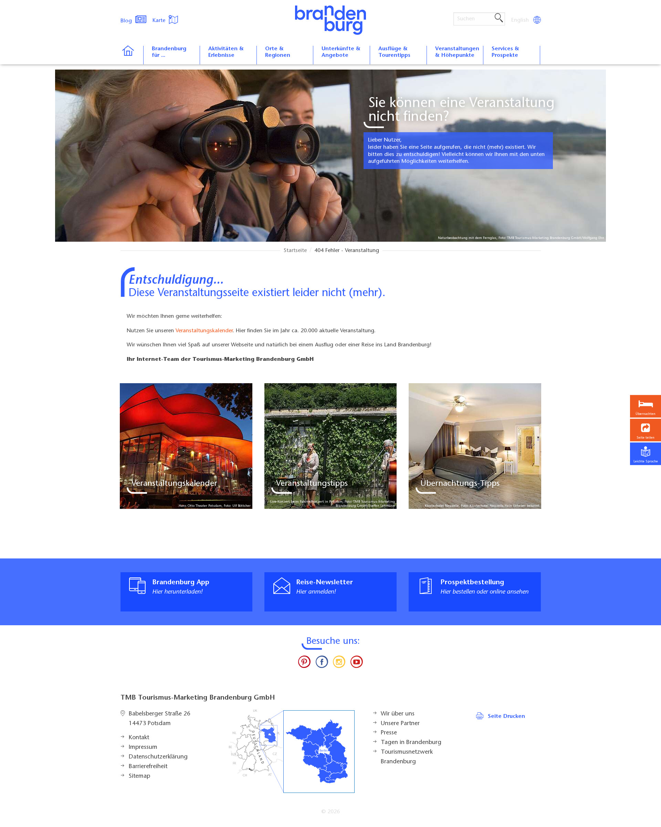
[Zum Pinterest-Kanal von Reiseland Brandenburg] (304, 663)
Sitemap (139, 776)
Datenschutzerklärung (158, 757)
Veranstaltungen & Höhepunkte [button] (457, 52)
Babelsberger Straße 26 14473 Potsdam (159, 719)
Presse (389, 733)
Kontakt (139, 738)
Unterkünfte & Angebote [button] (341, 52)
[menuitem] (520, 20)
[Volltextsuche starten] (499, 18)
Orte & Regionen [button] (277, 52)
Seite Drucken (506, 716)
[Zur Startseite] (131, 55)
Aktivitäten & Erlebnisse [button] (226, 52)
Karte (160, 20)
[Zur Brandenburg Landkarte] (292, 751)
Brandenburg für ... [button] (169, 52)
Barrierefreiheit (148, 767)
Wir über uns (398, 714)
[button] (645, 430)
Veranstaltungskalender (204, 331)
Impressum (143, 747)
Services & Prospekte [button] (505, 52)
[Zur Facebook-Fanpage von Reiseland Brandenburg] (321, 663)
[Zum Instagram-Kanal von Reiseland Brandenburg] (339, 663)
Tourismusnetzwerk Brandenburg (407, 757)
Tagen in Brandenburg (411, 743)
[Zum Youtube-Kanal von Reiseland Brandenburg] (356, 663)
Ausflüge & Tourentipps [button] (394, 52)
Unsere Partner (400, 724)
